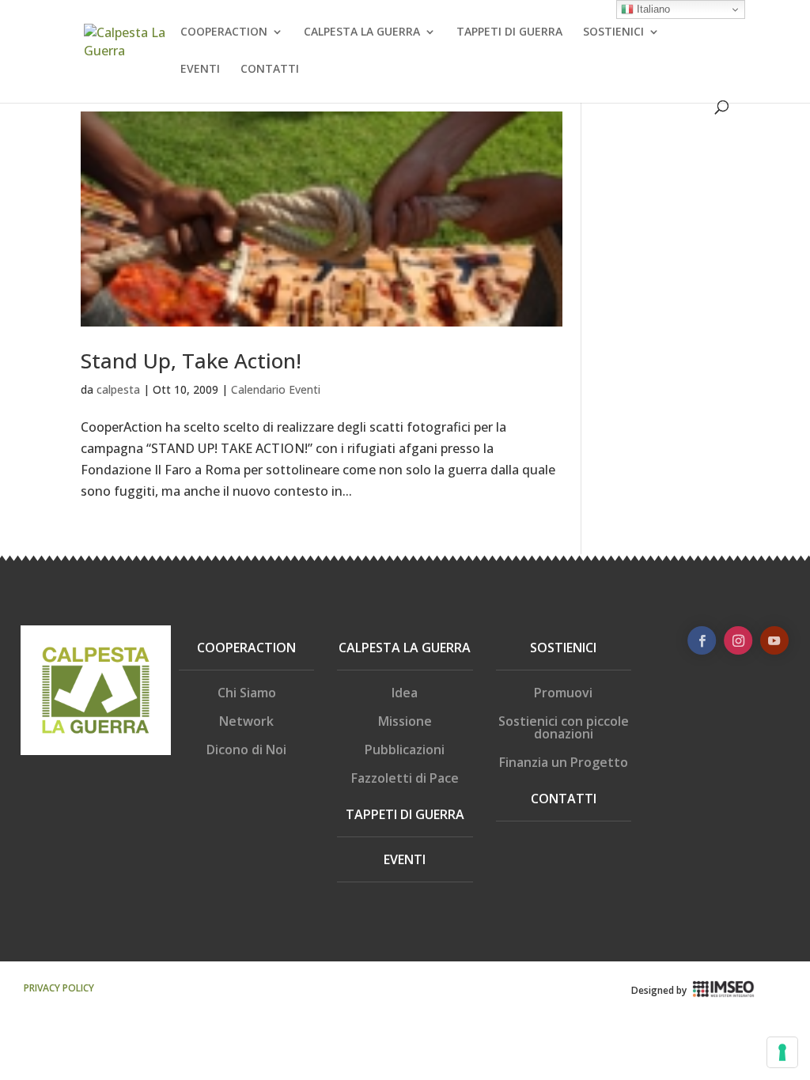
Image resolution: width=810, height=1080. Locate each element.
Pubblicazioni (405, 749)
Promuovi (563, 692)
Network (246, 721)
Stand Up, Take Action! (191, 360)
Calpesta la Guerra (405, 647)
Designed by (659, 990)
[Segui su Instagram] (738, 640)
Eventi (405, 859)
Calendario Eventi (275, 389)
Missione (405, 721)
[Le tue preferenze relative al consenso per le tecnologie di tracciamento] (782, 1052)
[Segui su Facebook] (701, 640)
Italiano (652, 9)
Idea (405, 692)
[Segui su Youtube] (774, 640)
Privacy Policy (59, 988)
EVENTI (200, 69)
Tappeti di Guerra (405, 814)
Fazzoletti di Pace (405, 778)
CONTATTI (269, 69)
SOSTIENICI (613, 32)
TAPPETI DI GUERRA (509, 32)
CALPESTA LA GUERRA (362, 32)
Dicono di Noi (246, 749)
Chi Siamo (247, 692)
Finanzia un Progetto (563, 762)
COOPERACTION (223, 32)
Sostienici (563, 647)
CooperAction (246, 647)
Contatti (563, 798)
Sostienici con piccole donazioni (563, 727)
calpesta (118, 389)
